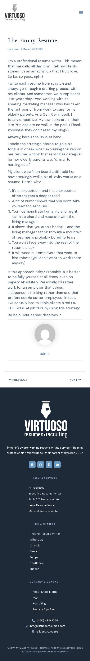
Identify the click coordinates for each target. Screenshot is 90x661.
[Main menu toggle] (81, 12)
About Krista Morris (45, 592)
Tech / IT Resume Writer (44, 499)
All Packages (36, 487)
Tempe (34, 557)
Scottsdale (37, 563)
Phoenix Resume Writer (45, 534)
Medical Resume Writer (44, 511)
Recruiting (39, 603)
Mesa (33, 551)
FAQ (35, 597)
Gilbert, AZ (36, 539)
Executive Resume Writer (45, 493)
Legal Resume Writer (42, 505)
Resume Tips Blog (44, 609)
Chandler (36, 545)
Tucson (34, 569)
